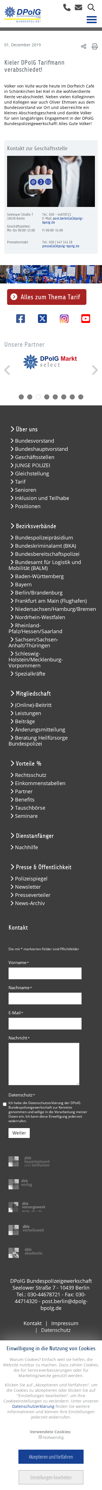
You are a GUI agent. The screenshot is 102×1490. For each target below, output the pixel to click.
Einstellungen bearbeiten (51, 1477)
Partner (24, 791)
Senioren (25, 490)
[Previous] (7, 370)
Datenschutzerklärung (33, 1406)
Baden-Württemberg (39, 576)
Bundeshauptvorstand (41, 449)
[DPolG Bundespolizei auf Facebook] (18, 318)
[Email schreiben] (77, 9)
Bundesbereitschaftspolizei (47, 554)
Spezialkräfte (30, 674)
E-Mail (15, 1012)
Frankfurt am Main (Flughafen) (51, 601)
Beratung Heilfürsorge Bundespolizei (38, 741)
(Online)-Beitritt (33, 705)
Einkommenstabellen (40, 783)
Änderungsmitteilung (40, 730)
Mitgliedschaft (33, 694)
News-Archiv (30, 903)
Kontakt (33, 1323)
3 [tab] (38, 396)
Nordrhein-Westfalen (40, 617)
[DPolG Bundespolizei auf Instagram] (62, 319)
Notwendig (53, 1437)
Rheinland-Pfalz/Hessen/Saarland (35, 628)
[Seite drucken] (94, 46)
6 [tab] (63, 396)
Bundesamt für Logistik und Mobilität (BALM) (44, 565)
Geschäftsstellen (34, 457)
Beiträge (25, 721)
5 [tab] (55, 396)
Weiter (19, 1133)
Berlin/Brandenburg (39, 593)
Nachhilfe (26, 847)
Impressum (64, 1323)
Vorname (18, 962)
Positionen (28, 506)
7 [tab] (72, 396)
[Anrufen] (65, 9)
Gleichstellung (32, 474)
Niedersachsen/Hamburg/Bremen (54, 609)
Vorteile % (29, 764)
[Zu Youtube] (83, 318)
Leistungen (28, 713)
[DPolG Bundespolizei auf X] (40, 318)
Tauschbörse (30, 808)
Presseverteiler (32, 895)
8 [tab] (80, 396)
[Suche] (89, 9)
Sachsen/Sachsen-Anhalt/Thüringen (33, 642)
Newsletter (28, 887)
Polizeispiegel (31, 879)
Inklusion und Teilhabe (42, 498)
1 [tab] (21, 396)
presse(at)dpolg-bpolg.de (60, 246)
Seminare (26, 816)
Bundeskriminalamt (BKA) (45, 546)
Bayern (23, 584)
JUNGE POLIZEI (32, 465)
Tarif (20, 482)
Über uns (27, 429)
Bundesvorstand (34, 441)
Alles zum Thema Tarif (50, 297)
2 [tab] (29, 396)
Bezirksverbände (36, 526)
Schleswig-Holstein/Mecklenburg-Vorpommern (35, 659)
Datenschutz (21, 1095)
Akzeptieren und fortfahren (51, 1456)
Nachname (20, 987)
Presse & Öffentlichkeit (43, 867)
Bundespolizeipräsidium (44, 538)
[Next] (94, 370)
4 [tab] (46, 396)
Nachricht (19, 1038)
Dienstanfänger (35, 836)
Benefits (25, 800)
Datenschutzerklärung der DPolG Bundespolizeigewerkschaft (44, 1104)
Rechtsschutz (30, 775)
